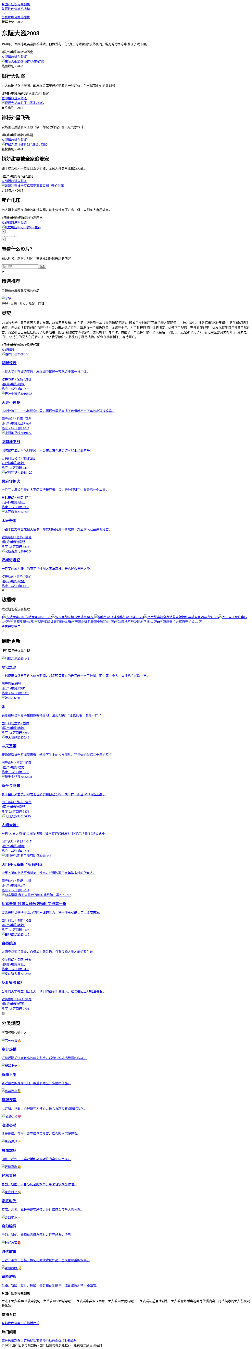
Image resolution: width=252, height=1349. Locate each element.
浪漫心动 (45, 1340)
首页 (5, 9)
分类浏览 (20, 1323)
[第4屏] (12, 236)
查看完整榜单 (11, 626)
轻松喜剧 (71, 1340)
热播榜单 (33, 1323)
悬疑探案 (33, 1340)
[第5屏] (15, 236)
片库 (11, 9)
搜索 (42, 266)
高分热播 (8, 1340)
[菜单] (3, 13)
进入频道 (20, 56)
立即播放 (8, 56)
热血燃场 (58, 1340)
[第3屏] (9, 236)
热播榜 (25, 9)
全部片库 (8, 1323)
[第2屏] (6, 236)
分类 (17, 9)
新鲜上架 (20, 1340)
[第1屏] (3, 236)
